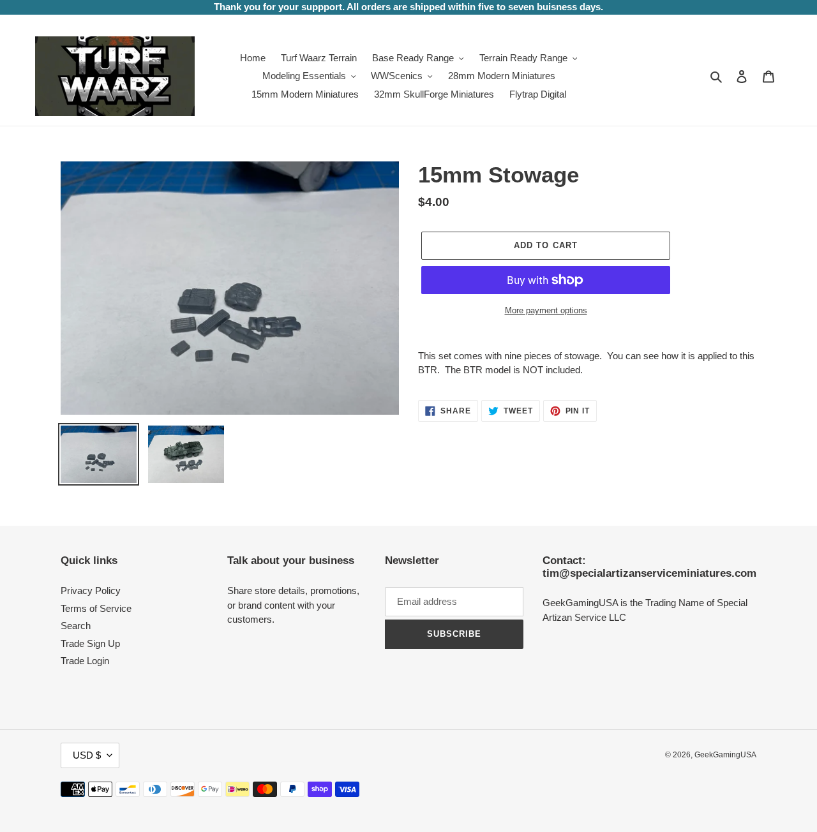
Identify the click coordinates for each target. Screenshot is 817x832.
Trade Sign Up (90, 643)
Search (76, 625)
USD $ (87, 755)
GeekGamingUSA (725, 754)
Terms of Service (96, 608)
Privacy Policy (91, 590)
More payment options (546, 310)
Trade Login (85, 660)
